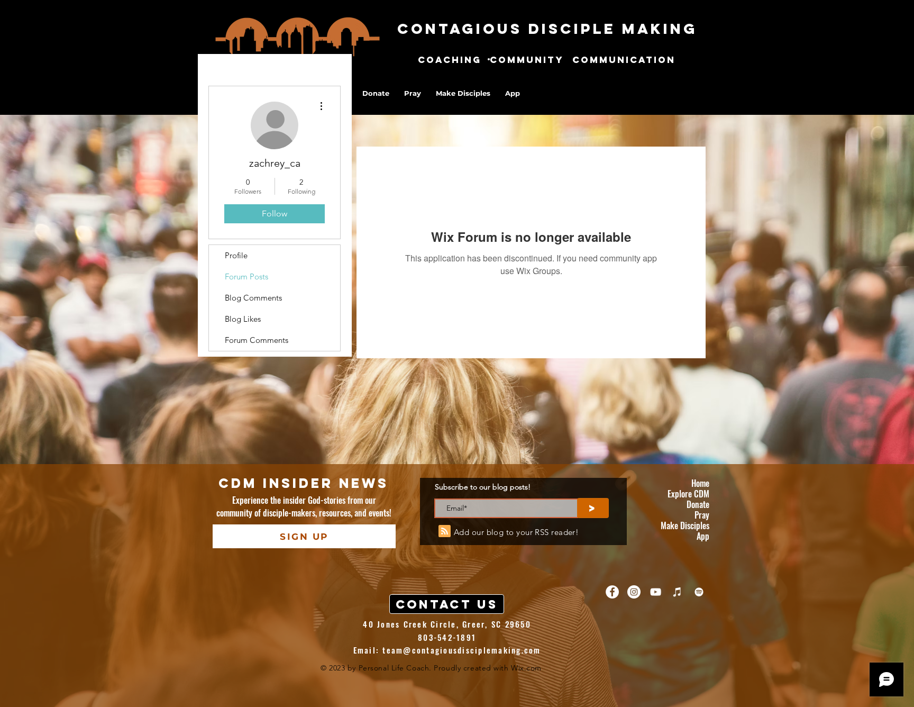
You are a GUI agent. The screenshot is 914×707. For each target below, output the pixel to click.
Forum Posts (246, 276)
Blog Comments (253, 298)
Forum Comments (256, 340)
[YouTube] (655, 592)
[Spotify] (699, 592)
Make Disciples (685, 525)
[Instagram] (634, 592)
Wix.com (526, 668)
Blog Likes (243, 319)
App (703, 536)
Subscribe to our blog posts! (483, 487)
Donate (698, 504)
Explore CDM (688, 493)
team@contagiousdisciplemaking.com (461, 650)
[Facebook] (612, 592)
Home (700, 483)
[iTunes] (677, 592)
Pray (701, 515)
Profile (236, 255)
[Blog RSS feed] (444, 531)
